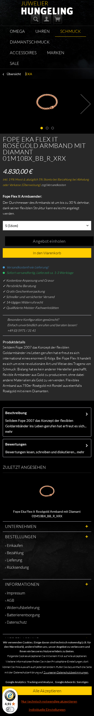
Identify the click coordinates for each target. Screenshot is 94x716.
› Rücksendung (17, 567)
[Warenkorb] (57, 18)
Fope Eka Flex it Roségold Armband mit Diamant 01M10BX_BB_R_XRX (47, 514)
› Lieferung (13, 560)
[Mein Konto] (46, 18)
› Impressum (15, 593)
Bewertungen (15, 444)
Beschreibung (16, 413)
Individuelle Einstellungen (47, 709)
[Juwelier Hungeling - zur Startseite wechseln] (47, 5)
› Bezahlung (14, 552)
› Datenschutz (16, 622)
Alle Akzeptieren (47, 690)
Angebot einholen (49, 241)
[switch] (10, 709)
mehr (9, 431)
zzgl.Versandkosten (53, 185)
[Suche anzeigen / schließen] (35, 18)
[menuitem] (35, 18)
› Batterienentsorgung (22, 614)
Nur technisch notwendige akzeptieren (49, 701)
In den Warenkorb (47, 253)
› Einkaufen (14, 545)
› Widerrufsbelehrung (22, 607)
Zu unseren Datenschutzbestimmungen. (66, 672)
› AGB (9, 600)
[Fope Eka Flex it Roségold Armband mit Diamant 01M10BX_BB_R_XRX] (47, 491)
